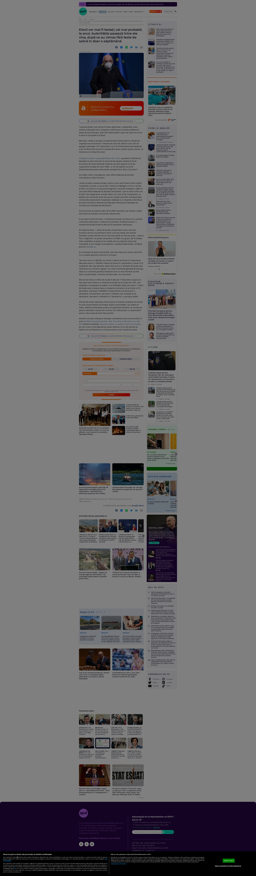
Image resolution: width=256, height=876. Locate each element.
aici (15, 868)
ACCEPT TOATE (229, 861)
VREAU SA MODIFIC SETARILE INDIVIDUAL (228, 866)
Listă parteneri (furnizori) (118, 864)
